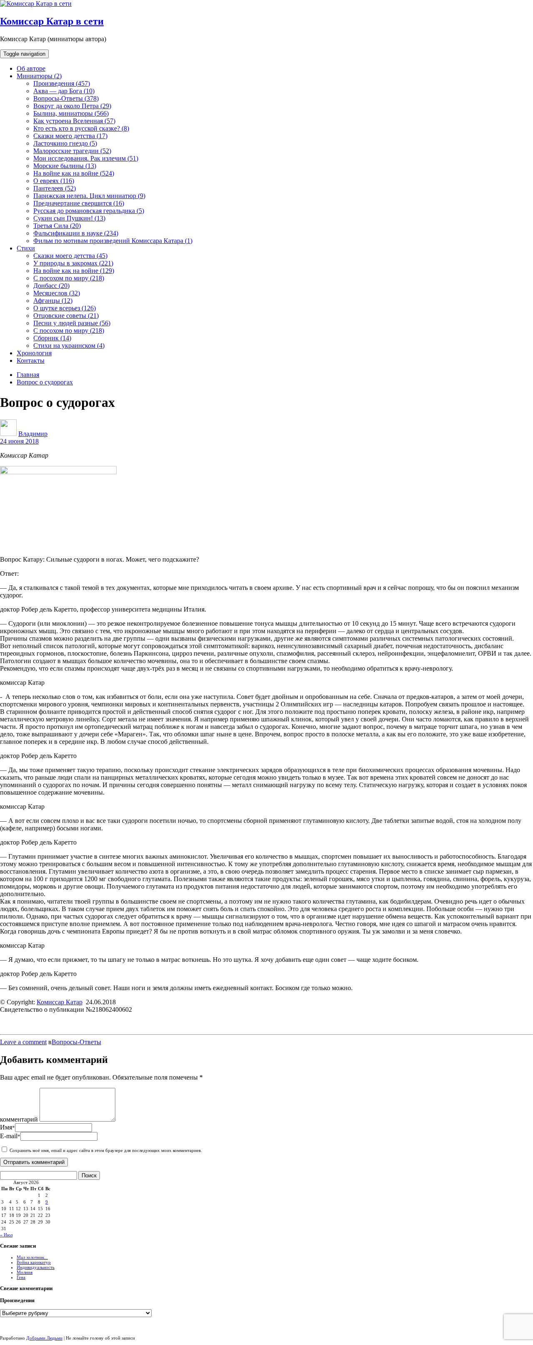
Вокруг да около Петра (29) (72, 105)
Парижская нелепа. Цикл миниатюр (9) (89, 195)
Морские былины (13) (64, 165)
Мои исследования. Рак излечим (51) (85, 158)
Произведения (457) (61, 83)
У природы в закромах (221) (73, 263)
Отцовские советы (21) (66, 315)
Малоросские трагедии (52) (72, 150)
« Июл (6, 1234)
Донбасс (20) (51, 285)
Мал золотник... (32, 1257)
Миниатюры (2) (39, 75)
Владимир (32, 433)
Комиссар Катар (59, 1002)
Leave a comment (23, 1041)
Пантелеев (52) (54, 188)
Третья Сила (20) (57, 225)
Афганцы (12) (52, 300)
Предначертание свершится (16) (78, 203)
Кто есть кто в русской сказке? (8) (81, 128)
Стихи (26, 248)
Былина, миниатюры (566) (71, 113)
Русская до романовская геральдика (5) (88, 210)
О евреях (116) (53, 180)
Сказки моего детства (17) (70, 135)
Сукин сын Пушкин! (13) (69, 218)
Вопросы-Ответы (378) (66, 98)
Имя (7, 1127)
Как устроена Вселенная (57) (74, 120)
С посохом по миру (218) (68, 278)
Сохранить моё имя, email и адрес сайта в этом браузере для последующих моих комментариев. (106, 1150)
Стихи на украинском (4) (69, 345)
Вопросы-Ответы (76, 1041)
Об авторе (31, 68)
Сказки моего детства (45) (70, 255)
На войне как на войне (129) (73, 270)
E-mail (10, 1135)
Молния (24, 1272)
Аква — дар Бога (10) (64, 90)
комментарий (19, 1119)
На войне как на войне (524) (73, 173)
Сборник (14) (52, 338)
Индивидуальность (36, 1267)
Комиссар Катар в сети (52, 21)
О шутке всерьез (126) (64, 308)
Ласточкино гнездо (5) (65, 143)
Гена (21, 1277)
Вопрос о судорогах (45, 382)
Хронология (34, 353)
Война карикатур (34, 1262)
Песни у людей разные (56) (71, 323)
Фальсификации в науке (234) (75, 233)
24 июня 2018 (19, 441)
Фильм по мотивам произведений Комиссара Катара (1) (112, 240)
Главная (28, 374)
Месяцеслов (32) (56, 293)
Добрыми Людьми (44, 1337)
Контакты (31, 360)
